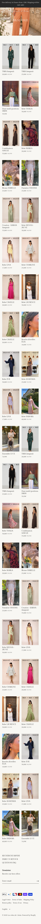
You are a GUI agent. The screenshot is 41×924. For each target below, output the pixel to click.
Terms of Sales (17, 900)
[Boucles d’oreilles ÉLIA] (30, 324)
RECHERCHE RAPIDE (11, 856)
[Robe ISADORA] (30, 401)
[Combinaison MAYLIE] (10, 133)
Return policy (6, 903)
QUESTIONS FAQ (9, 863)
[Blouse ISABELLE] (10, 173)
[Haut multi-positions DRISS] (10, 94)
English (4, 909)
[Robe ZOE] (10, 364)
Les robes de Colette (20, 11)
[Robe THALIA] (30, 94)
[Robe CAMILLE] (10, 287)
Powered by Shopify (29, 915)
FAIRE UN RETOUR (10, 859)
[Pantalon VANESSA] (30, 173)
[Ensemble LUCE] (10, 439)
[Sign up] (38, 881)
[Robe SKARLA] (30, 133)
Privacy (25, 903)
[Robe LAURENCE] (30, 287)
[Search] (32, 11)
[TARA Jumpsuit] (10, 56)
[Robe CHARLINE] (30, 250)
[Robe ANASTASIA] (30, 364)
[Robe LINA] (10, 250)
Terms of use (17, 903)
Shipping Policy (29, 900)
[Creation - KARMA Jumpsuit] (10, 210)
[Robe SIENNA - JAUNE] (30, 210)
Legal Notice (6, 900)
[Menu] (3, 11)
